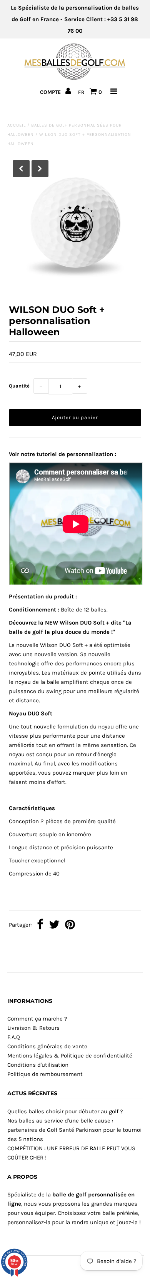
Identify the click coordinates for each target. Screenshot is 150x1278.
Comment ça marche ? (37, 1018)
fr (81, 92)
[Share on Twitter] (54, 925)
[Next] (40, 168)
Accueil (16, 125)
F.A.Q (13, 1037)
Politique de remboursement (45, 1074)
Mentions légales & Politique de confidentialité (69, 1055)
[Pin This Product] (70, 925)
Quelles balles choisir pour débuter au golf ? (65, 1111)
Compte (51, 92)
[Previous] (21, 168)
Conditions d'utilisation (37, 1064)
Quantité (19, 386)
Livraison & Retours (33, 1027)
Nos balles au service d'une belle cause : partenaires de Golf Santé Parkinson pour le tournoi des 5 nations (74, 1130)
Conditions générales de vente (47, 1046)
